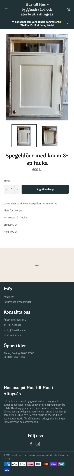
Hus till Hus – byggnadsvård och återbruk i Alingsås (37, 9)
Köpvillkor (9, 296)
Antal (7, 181)
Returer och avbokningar (17, 301)
